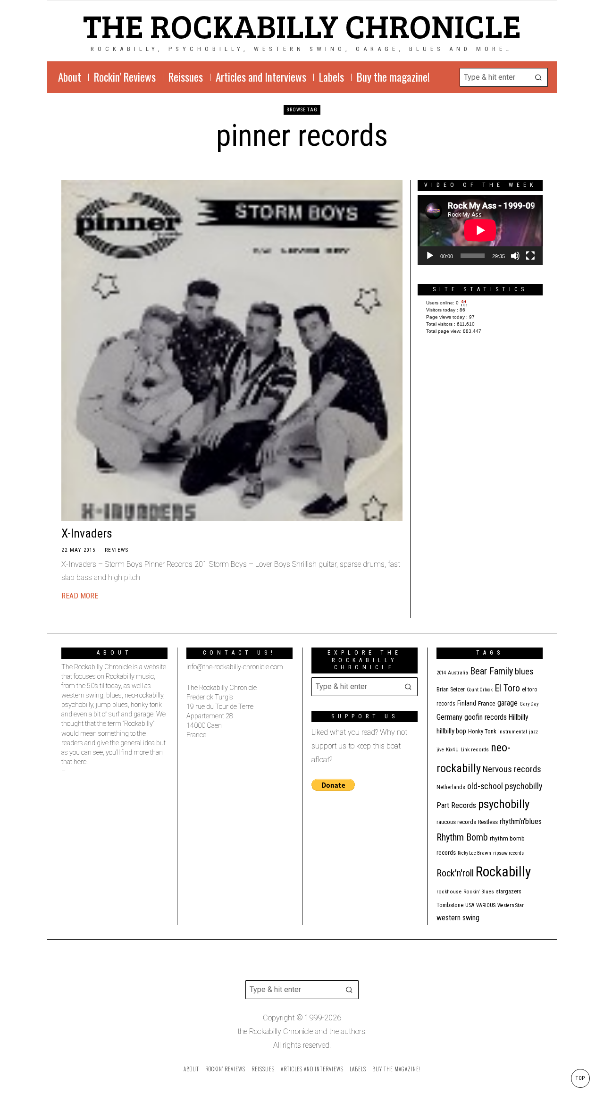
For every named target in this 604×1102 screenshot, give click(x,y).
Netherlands (450, 787)
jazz (533, 732)
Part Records (456, 805)
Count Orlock (480, 690)
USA (469, 905)
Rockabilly (503, 872)
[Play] (430, 256)
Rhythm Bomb (462, 837)
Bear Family (491, 671)
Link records (475, 750)
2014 (441, 673)
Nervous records (512, 769)
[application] (480, 230)
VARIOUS (485, 905)
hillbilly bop (451, 731)
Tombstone (449, 905)
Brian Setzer (450, 689)
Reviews (117, 550)
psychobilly (503, 804)
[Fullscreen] (530, 256)
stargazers (508, 891)
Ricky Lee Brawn (474, 853)
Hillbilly (518, 717)
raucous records (456, 821)
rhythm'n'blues (521, 821)
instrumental (512, 731)
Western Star (510, 905)
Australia (458, 673)
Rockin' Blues (478, 892)
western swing (457, 917)
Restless (488, 821)
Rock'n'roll (455, 873)
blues (524, 671)
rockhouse (448, 892)
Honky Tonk (482, 731)
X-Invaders (86, 533)
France (486, 703)
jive (440, 750)
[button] (538, 77)
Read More (79, 595)
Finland (466, 703)
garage (507, 702)
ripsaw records (508, 853)
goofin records (485, 717)
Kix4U (452, 750)
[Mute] (515, 256)
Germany (449, 717)
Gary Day (529, 704)
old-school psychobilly (504, 786)
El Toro (507, 688)
